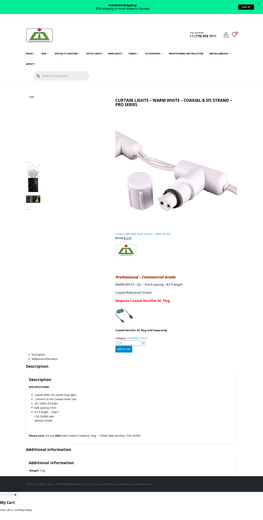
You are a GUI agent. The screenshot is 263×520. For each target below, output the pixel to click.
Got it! (246, 7)
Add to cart (123, 349)
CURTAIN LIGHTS (137, 338)
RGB (44, 53)
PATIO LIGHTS (94, 53)
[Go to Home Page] (27, 86)
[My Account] (226, 34)
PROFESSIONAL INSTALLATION (186, 53)
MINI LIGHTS (115, 53)
